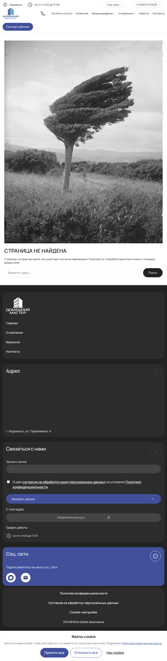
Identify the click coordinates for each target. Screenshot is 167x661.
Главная (12, 323)
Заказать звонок (16, 462)
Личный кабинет (18, 27)
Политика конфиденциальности (83, 593)
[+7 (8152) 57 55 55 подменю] (159, 5)
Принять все (54, 652)
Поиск (152, 273)
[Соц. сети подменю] (122, 5)
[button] (155, 556)
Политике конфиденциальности (142, 643)
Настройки (115, 652)
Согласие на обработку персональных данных (83, 603)
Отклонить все (86, 652)
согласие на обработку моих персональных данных (63, 482)
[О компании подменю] (134, 13)
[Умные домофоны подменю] (114, 13)
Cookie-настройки (83, 612)
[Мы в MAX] (11, 577)
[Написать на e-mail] (25, 577)
